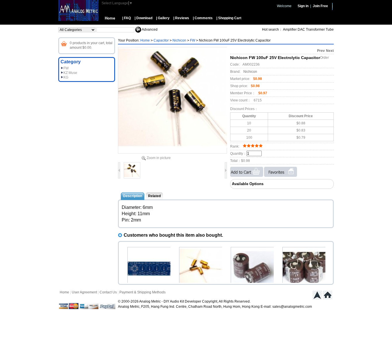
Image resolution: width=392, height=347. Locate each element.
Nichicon (179, 40)
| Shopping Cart (228, 18)
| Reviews (181, 18)
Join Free (320, 6)
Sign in (303, 6)
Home (110, 18)
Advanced (150, 30)
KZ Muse (70, 73)
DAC (301, 30)
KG (65, 77)
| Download (143, 18)
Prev (321, 51)
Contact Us (108, 292)
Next (330, 51)
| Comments (203, 18)
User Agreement (84, 292)
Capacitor (161, 40)
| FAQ (126, 18)
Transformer (315, 30)
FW (66, 68)
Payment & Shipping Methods (142, 292)
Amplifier (290, 30)
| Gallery (163, 18)
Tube (330, 30)
